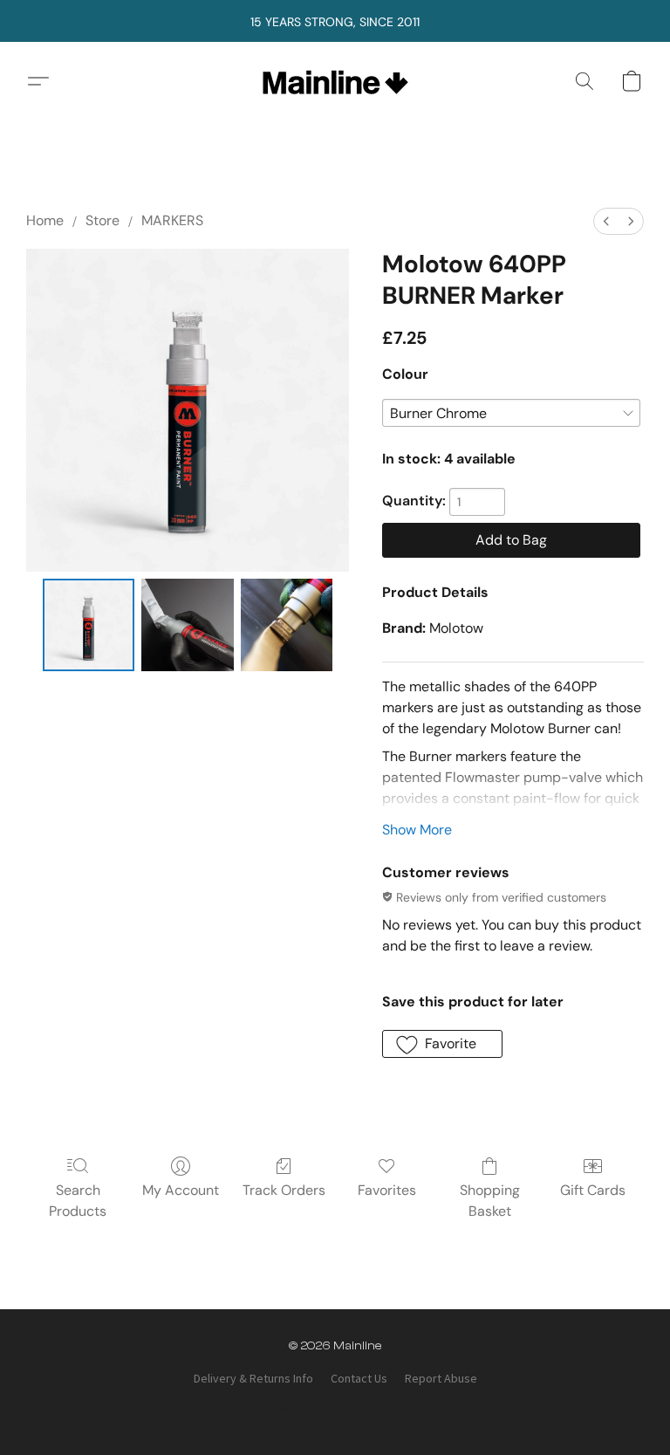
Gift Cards (593, 1190)
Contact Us (359, 1378)
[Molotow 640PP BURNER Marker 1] (187, 624)
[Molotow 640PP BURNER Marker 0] (88, 624)
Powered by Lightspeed (335, 1409)
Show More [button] (417, 829)
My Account (180, 1190)
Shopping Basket (490, 1200)
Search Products (77, 1200)
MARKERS (172, 220)
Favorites (387, 1190)
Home (45, 220)
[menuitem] (606, 221)
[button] (335, 81)
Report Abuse (441, 1378)
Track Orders (284, 1190)
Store (102, 220)
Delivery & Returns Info (253, 1378)
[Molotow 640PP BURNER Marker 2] (286, 624)
